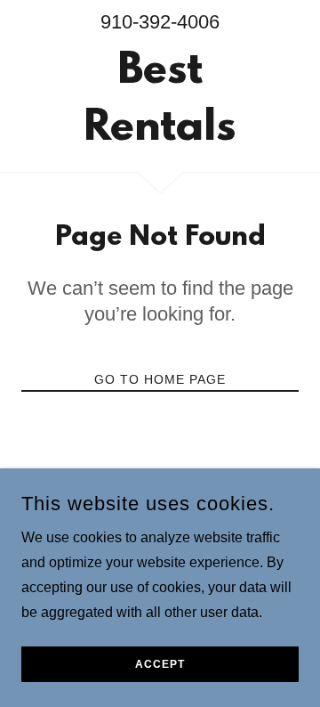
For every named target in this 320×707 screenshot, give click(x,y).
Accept (160, 664)
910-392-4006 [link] (160, 22)
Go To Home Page (160, 379)
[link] (160, 101)
